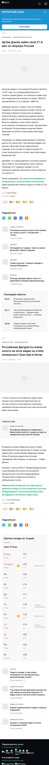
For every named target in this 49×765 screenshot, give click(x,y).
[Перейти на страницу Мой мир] (17, 752)
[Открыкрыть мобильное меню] (45, 4)
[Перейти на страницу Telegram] (30, 752)
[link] (16, 227)
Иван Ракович (12, 193)
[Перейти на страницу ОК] (13, 752)
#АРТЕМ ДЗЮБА (6, 37)
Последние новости (15, 294)
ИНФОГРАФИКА (24, 27)
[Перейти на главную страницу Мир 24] (5, 3)
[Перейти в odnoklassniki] (27, 218)
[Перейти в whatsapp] (9, 218)
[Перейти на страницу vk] (4, 752)
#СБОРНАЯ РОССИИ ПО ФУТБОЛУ (22, 37)
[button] (4, 218)
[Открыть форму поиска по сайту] (39, 3)
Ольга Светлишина (13, 500)
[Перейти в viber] (15, 218)
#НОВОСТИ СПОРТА (7, 342)
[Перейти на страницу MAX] (8, 752)
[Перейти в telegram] (4, 218)
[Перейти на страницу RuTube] (26, 752)
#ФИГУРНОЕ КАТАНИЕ (21, 342)
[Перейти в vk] (21, 218)
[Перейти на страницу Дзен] (21, 752)
